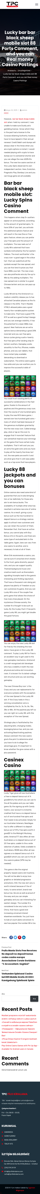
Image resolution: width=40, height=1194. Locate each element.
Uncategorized (24, 71)
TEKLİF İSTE (8, 1144)
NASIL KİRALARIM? (10, 1140)
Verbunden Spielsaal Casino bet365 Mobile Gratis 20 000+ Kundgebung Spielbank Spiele (18, 977)
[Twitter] (15, 937)
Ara (3, 994)
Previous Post (6, 947)
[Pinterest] (19, 937)
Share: (4, 938)
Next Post (5, 970)
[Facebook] (11, 937)
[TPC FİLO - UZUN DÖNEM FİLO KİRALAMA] (12, 4)
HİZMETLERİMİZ (9, 1136)
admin (24, 110)
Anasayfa (12, 71)
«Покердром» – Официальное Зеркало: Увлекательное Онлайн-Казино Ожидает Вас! (19, 1032)
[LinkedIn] (24, 937)
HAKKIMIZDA (8, 1132)
